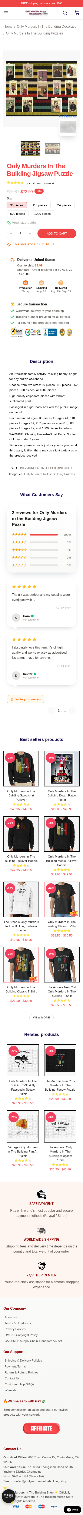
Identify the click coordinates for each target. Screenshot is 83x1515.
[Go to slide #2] (52, 148)
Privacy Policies (15, 1329)
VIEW (21, 782)
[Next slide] (73, 88)
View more (41, 1017)
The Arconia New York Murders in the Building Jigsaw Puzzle (60, 1085)
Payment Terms (15, 1366)
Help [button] (75, 1509)
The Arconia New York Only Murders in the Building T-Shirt (62, 991)
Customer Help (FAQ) (19, 1384)
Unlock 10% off (8, 1496)
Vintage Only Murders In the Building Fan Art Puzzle (22, 1151)
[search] (64, 12)
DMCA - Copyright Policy (21, 1335)
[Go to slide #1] (30, 148)
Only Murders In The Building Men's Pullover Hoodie (61, 861)
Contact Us (12, 1378)
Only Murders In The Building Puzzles (34, 33)
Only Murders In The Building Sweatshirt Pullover (21, 795)
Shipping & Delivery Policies (23, 1360)
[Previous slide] (10, 88)
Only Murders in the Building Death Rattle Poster (62, 795)
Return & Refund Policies (21, 1372)
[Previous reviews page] (51, 710)
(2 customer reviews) (40, 183)
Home (8, 26)
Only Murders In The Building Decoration (47, 26)
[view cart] (77, 12)
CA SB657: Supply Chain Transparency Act (33, 1341)
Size (10, 198)
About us (11, 1317)
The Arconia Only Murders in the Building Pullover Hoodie (21, 926)
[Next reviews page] (72, 710)
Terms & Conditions (18, 1323)
